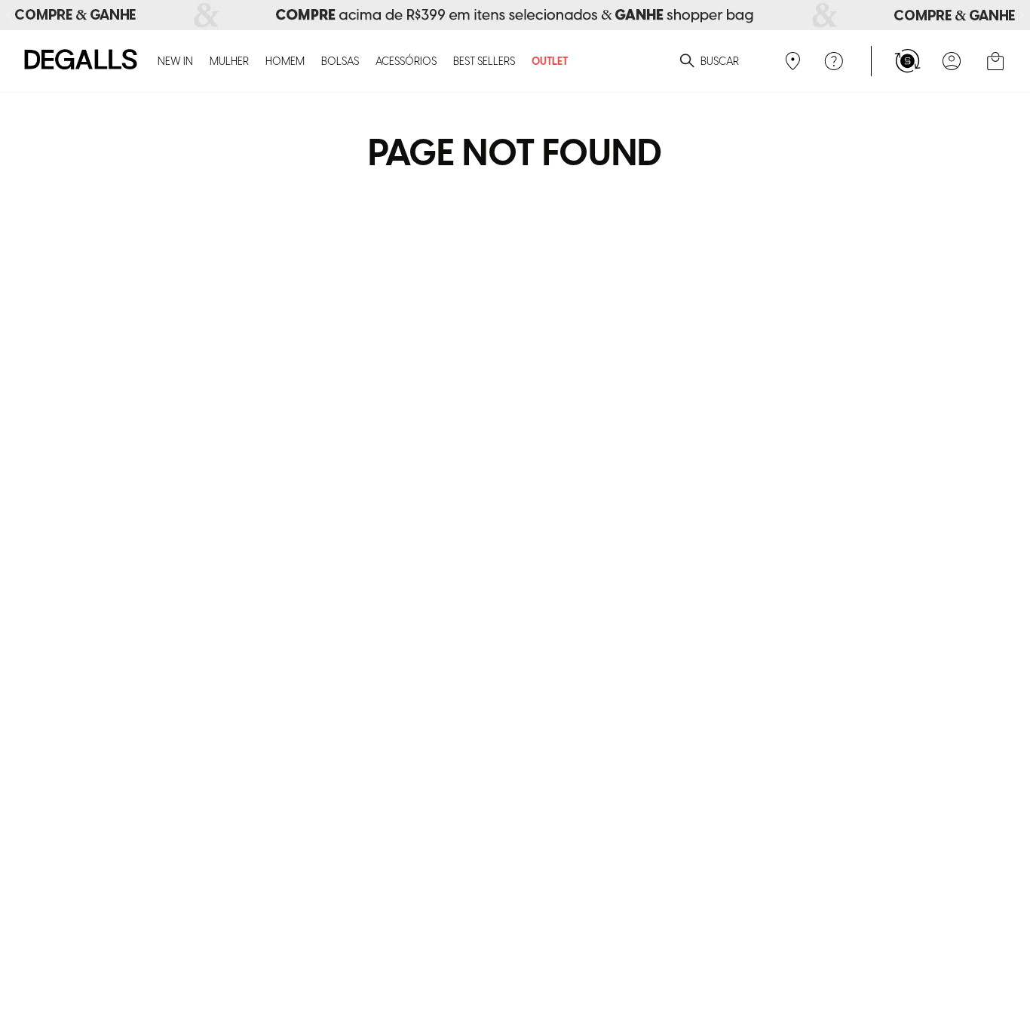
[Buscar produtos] (686, 61)
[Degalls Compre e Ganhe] (515, 15)
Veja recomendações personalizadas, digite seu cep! (791, 61)
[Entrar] (952, 61)
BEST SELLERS (484, 62)
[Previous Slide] (9, 15)
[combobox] (685, 61)
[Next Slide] (1021, 15)
